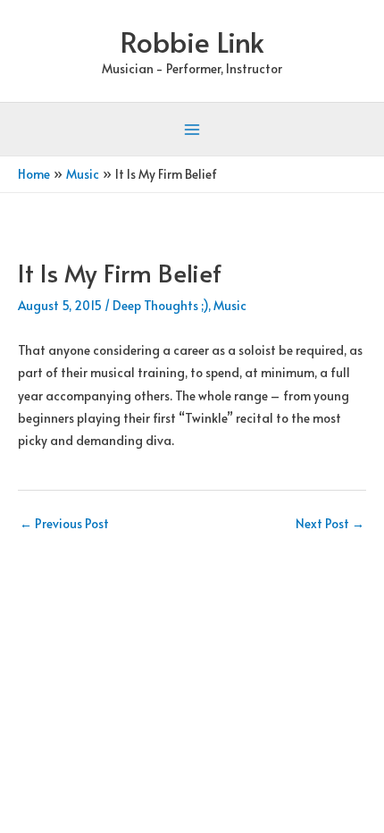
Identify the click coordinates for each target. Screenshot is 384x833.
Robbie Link (192, 41)
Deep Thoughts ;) (160, 305)
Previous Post (64, 523)
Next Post (330, 523)
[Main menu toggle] (192, 130)
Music (229, 305)
